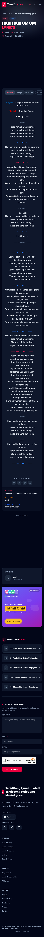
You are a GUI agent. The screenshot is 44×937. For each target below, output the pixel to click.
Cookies (26, 931)
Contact (5, 911)
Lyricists (5, 855)
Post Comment (12, 769)
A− (26, 92)
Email (5, 747)
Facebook (10, 817)
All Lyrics (5, 881)
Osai (10, 14)
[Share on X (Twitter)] (19, 483)
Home (4, 14)
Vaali (7, 32)
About (4, 895)
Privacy (5, 907)
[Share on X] (11, 827)
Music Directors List (9, 877)
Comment (6, 715)
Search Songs (7, 859)
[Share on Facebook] (14, 483)
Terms (17, 931)
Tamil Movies (7, 843)
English (10, 92)
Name (5, 737)
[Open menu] (40, 4)
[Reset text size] (29, 92)
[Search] (35, 4)
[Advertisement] (22, 63)
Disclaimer (6, 903)
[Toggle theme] (30, 4)
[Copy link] (30, 483)
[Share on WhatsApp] (24, 483)
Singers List (6, 873)
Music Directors (8, 851)
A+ (32, 92)
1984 (13, 18)
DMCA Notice (7, 899)
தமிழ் (19, 92)
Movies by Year (7, 847)
